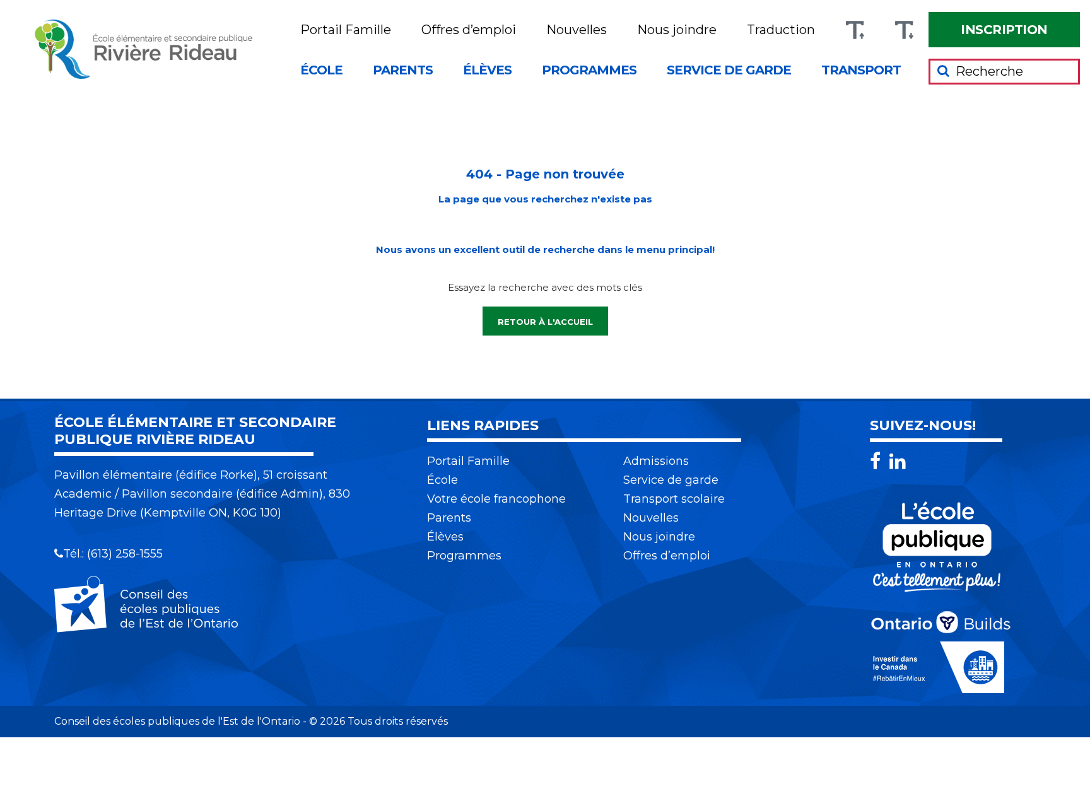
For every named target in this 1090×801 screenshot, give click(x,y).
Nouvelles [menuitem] (576, 30)
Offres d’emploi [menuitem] (468, 30)
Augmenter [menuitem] (854, 30)
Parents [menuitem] (403, 70)
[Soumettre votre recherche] (943, 71)
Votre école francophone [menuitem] (496, 499)
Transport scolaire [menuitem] (674, 499)
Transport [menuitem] (861, 70)
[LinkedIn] (897, 461)
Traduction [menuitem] (781, 30)
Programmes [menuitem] (589, 70)
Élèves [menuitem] (487, 70)
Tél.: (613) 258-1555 (113, 554)
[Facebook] (878, 461)
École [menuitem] (321, 70)
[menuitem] (1004, 29)
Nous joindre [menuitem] (677, 30)
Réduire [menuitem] (904, 30)
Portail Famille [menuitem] (345, 30)
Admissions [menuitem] (656, 461)
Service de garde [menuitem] (729, 70)
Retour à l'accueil (545, 322)
